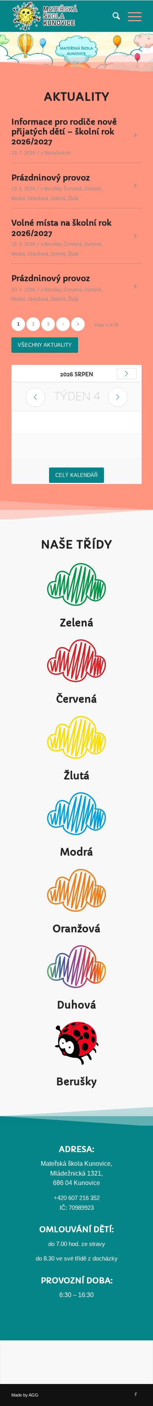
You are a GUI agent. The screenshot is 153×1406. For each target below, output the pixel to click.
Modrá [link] (18, 862)
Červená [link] (73, 852)
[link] (4, 26)
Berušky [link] (52, 852)
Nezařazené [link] (57, 816)
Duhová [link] (92, 852)
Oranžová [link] (37, 862)
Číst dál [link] (136, 799)
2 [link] (33, 987)
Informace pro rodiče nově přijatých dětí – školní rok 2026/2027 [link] (64, 795)
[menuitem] (112, 16)
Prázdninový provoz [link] (50, 841)
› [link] (63, 987)
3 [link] (48, 987)
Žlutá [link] (73, 862)
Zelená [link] (58, 862)
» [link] (78, 987)
